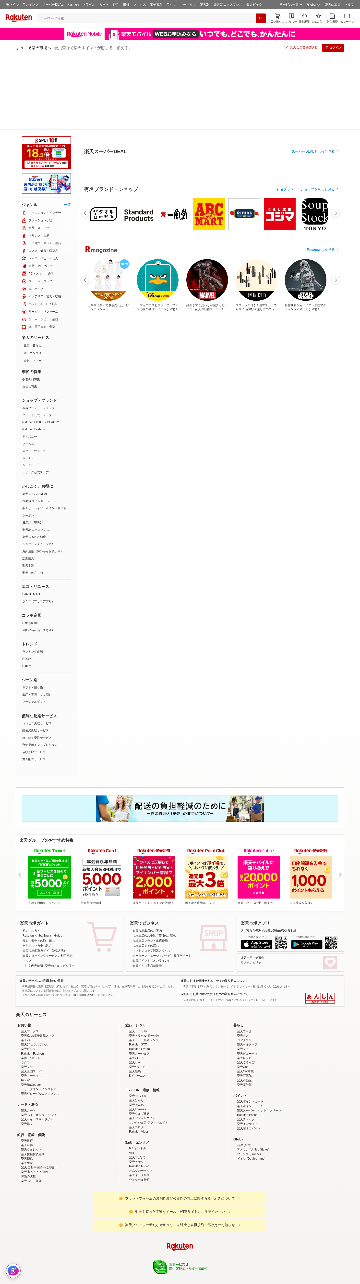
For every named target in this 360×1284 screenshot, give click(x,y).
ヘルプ (349, 4)
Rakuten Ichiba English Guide (42, 861)
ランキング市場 (32, 578)
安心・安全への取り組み (39, 867)
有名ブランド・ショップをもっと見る (305, 300)
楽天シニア (244, 1018)
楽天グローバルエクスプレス (40, 1062)
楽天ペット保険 (31, 1150)
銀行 (126, 4)
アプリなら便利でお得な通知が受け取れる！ (270, 857)
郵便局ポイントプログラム (40, 671)
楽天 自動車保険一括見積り (39, 1136)
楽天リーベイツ (31, 1044)
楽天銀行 (27, 1110)
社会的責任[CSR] (181, 1254)
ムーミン (28, 391)
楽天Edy (26, 1093)
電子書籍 (156, 4)
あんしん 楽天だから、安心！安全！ (320, 924)
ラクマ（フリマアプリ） (38, 527)
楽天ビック (254, 4)
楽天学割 (28, 491)
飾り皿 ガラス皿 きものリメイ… (126, 404)
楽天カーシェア (139, 1022)
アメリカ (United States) (253, 1118)
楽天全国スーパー (33, 1040)
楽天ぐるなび (246, 1031)
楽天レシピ (244, 1027)
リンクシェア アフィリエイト (148, 1091)
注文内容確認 (34, 892)
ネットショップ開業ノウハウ (151, 876)
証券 (116, 4)
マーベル (28, 370)
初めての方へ (31, 857)
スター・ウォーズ (34, 377)
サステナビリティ (252, 888)
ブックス (139, 4)
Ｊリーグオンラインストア (38, 1058)
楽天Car (242, 1036)
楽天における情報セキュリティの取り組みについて (214, 907)
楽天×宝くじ (137, 1036)
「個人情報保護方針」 (84, 921)
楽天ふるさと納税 (34, 463)
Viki (131, 1122)
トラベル (89, 4)
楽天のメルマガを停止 (59, 892)
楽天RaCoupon (31, 1054)
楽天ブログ (136, 1096)
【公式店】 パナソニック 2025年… (291, 404)
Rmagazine (30, 549)
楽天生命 (27, 1132)
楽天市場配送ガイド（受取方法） (45, 876)
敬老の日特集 (31, 305)
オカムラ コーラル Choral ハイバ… (318, 404)
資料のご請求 (167, 861)
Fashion (73, 4)
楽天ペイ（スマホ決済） (37, 1088)
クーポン (28, 441)
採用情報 (223, 1254)
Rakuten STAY (138, 1013)
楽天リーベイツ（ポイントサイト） (45, 434)
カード (104, 4)
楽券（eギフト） (33, 499)
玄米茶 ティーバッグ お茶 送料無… (181, 404)
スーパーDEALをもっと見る (313, 127)
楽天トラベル (138, 1000)
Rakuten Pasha (247, 1084)
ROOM (26, 585)
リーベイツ (188, 4)
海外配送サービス (34, 685)
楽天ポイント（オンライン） (151, 886)
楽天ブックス (30, 1000)
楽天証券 (27, 1114)
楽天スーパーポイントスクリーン (259, 1079)
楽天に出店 (333, 4)
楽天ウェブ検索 (139, 1083)
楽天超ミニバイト (249, 1097)
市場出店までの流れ (145, 872)
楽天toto (134, 1031)
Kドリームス (137, 1044)
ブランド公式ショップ (37, 341)
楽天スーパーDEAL (35, 420)
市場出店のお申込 (144, 861)
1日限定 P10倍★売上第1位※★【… (237, 404)
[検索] (261, 18)
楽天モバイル (138, 1065)
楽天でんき (244, 1000)
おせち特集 (29, 312)
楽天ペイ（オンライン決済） (40, 1084)
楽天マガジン (138, 1126)
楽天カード (28, 1079)
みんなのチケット (141, 1139)
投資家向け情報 (129, 1254)
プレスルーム (205, 1254)
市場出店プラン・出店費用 (150, 867)
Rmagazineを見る (321, 575)
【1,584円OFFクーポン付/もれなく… (264, 404)
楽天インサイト (247, 1093)
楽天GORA (136, 1027)
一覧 (67, 131)
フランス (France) (249, 1123)
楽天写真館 (244, 1044)
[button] (291, 18)
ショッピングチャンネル (38, 470)
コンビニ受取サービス (37, 649)
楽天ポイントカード (250, 1070)
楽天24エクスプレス (228, 4)
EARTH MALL (31, 520)
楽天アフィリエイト (142, 1087)
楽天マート (28, 1036)
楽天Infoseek (137, 1078)
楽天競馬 (135, 1040)
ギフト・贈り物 (32, 613)
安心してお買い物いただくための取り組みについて (214, 920)
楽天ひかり (136, 1069)
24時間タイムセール (35, 427)
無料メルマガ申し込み (37, 872)
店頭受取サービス (34, 678)
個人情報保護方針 (244, 1254)
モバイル (12, 4)
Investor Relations (153, 1254)
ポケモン (28, 384)
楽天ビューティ (247, 1022)
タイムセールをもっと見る (314, 435)
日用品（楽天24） (34, 448)
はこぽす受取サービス (37, 664)
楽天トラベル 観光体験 (144, 1004)
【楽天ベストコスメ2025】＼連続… (154, 404)
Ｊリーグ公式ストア (35, 398)
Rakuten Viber (138, 1100)
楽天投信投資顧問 (33, 1123)
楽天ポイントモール (250, 1075)
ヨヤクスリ (244, 1009)
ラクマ (171, 4)
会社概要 (110, 1254)
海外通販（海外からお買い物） (42, 477)
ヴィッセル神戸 (139, 1149)
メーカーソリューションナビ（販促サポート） (163, 882)
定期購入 (28, 484)
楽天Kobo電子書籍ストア (38, 1004)
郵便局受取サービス (35, 656)
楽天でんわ (136, 1074)
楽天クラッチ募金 (252, 884)
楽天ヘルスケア (247, 1013)
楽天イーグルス (139, 1144)
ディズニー (29, 362)
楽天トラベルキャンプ (143, 1009)
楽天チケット (138, 1131)
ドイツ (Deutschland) (251, 1127)
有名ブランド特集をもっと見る (311, 511)
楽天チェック (246, 1088)
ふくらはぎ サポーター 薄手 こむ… (99, 404)
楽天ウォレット (31, 1118)
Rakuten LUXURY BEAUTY (40, 348)
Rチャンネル (137, 1117)
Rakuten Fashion (33, 355)
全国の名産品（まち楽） (38, 556)
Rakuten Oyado (139, 1018)
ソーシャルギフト (34, 628)
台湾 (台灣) (244, 1114)
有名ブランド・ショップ (38, 334)
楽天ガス (243, 1004)
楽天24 (205, 4)
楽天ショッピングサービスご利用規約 (47, 882)
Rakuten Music (139, 1135)
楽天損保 (27, 1127)
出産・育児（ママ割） (37, 620)
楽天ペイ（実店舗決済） (148, 892)
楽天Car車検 (245, 1040)
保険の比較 (28, 1145)
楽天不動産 (244, 1049)
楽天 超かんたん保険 (34, 1141)
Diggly (26, 592)
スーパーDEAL (52, 4)
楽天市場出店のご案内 (147, 857)
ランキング (30, 4)
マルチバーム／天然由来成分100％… (208, 404)
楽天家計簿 (244, 1054)
